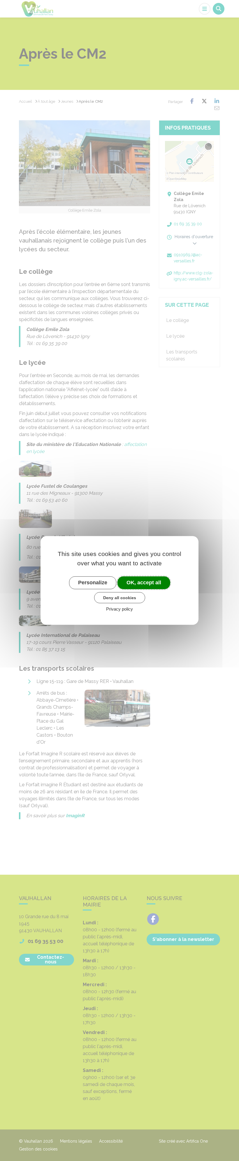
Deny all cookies (119, 597)
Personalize (92, 582)
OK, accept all (143, 582)
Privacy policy (119, 608)
